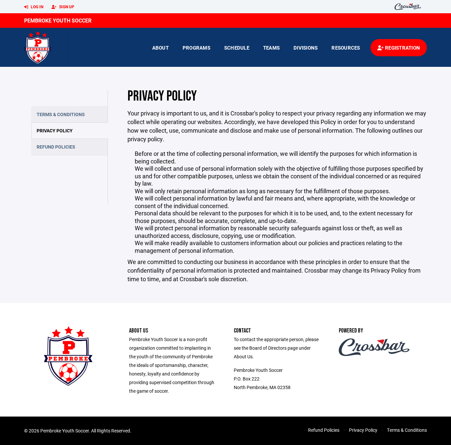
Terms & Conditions (61, 114)
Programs (196, 47)
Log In (36, 6)
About (160, 47)
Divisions (306, 47)
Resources (345, 47)
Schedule (236, 47)
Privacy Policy (55, 130)
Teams (271, 47)
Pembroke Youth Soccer (57, 20)
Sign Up (66, 6)
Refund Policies (56, 147)
